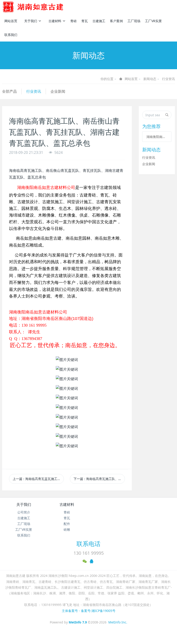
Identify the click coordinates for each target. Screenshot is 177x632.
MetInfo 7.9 (78, 622)
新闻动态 (149, 79)
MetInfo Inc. (117, 622)
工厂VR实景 (153, 21)
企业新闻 (57, 91)
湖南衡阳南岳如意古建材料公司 (156, 136)
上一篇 (38, 479)
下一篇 (99, 479)
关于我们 (30, 21)
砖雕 (67, 529)
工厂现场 (133, 21)
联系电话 (88, 544)
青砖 (73, 21)
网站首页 (10, 21)
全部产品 (9, 91)
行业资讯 (168, 79)
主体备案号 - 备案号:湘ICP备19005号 (88, 610)
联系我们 (10, 35)
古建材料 (54, 21)
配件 (67, 524)
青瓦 (84, 21)
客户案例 (116, 21)
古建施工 (98, 21)
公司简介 (23, 512)
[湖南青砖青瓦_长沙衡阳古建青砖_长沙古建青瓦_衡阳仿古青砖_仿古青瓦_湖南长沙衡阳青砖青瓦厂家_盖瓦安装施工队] (40, 7)
